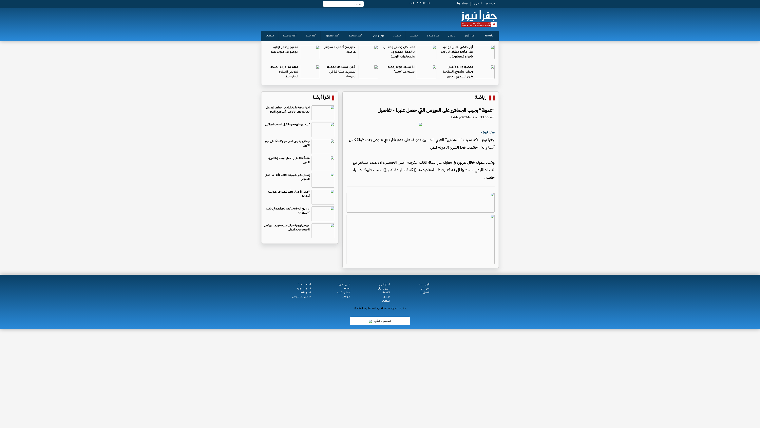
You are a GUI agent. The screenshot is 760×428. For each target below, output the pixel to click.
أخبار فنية (311, 36)
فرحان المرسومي (301, 297)
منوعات (269, 36)
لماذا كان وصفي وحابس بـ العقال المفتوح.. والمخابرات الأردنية (399, 52)
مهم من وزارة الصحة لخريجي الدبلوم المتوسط (284, 72)
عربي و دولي (378, 36)
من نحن (490, 3)
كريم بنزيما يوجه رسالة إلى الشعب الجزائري (287, 124)
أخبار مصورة (332, 36)
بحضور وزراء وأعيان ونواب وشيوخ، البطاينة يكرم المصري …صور (458, 72)
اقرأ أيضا (321, 98)
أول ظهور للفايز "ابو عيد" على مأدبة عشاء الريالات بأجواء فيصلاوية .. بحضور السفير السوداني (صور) (457, 57)
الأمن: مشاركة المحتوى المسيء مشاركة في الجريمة (341, 72)
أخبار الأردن (469, 36)
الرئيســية (424, 284)
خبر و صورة (433, 36)
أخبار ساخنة (355, 36)
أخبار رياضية (289, 36)
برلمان (451, 36)
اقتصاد (397, 36)
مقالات (414, 36)
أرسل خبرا (462, 3)
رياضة (481, 98)
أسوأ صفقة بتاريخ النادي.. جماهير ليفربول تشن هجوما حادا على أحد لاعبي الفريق (288, 109)
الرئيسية (489, 36)
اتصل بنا (477, 3)
